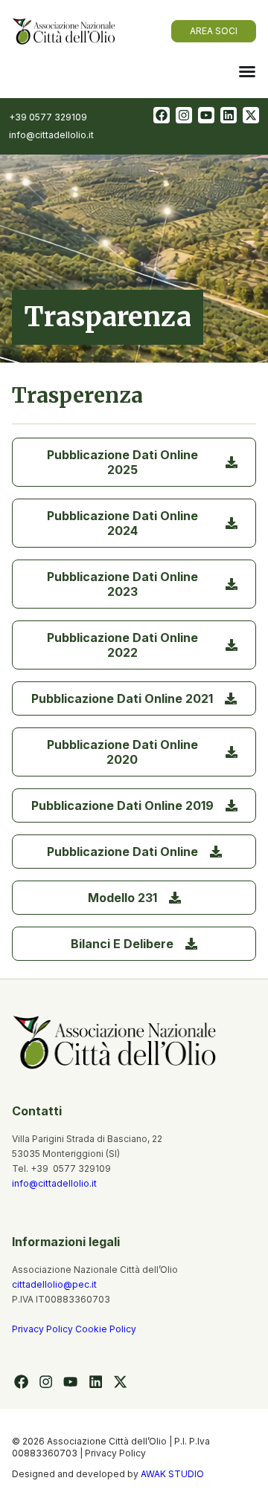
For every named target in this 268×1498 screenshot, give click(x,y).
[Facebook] (161, 115)
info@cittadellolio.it (54, 1183)
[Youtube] (206, 115)
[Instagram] (184, 115)
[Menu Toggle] (247, 71)
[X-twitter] (251, 115)
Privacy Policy (43, 1329)
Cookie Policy (105, 1329)
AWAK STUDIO (172, 1473)
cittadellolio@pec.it (54, 1284)
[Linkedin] (228, 115)
